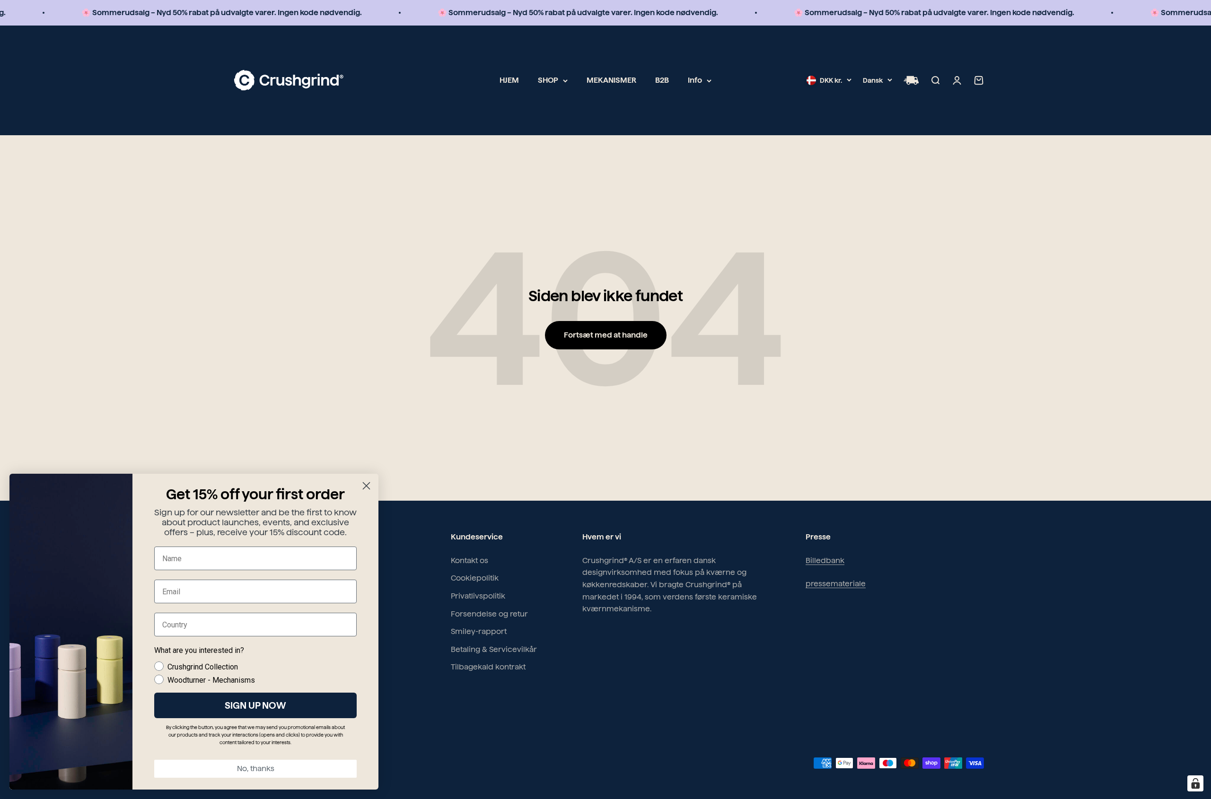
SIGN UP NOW (255, 705)
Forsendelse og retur (489, 613)
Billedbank (825, 560)
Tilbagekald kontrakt (488, 666)
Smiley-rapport (479, 631)
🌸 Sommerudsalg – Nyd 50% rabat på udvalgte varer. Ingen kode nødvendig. (193, 12)
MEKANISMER (611, 80)
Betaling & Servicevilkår (494, 649)
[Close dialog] (366, 486)
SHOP (548, 80)
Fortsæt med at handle (606, 334)
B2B (662, 80)
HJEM (509, 80)
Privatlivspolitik (478, 595)
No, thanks (255, 768)
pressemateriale (836, 583)
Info (695, 80)
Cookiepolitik (475, 577)
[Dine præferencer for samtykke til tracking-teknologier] (1195, 783)
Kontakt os (469, 560)
